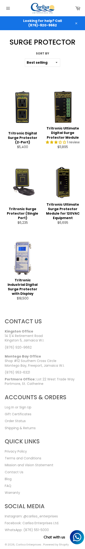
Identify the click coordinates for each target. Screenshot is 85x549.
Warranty (12, 492)
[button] (56, 142)
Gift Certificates (18, 414)
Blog (8, 479)
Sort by (42, 53)
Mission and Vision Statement (29, 465)
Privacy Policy (16, 451)
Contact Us (14, 472)
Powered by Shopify (56, 544)
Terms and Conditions (23, 458)
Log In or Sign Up (18, 407)
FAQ (8, 485)
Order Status (15, 421)
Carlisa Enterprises (29, 544)
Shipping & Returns (20, 428)
